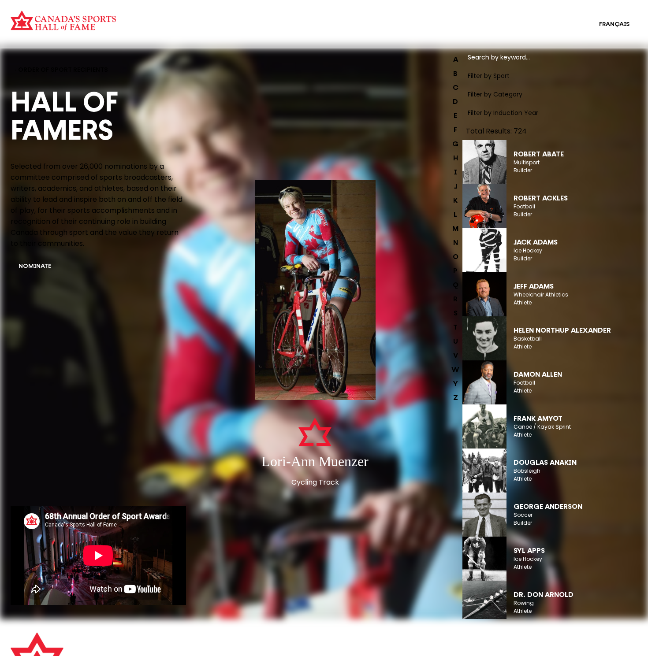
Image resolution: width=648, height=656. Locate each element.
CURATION (163, 18)
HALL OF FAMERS (341, 29)
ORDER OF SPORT (173, 29)
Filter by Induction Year (503, 112)
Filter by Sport (489, 75)
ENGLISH (568, 24)
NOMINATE (35, 266)
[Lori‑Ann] (315, 291)
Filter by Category (495, 94)
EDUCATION (333, 18)
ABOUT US (184, 643)
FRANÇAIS (614, 24)
